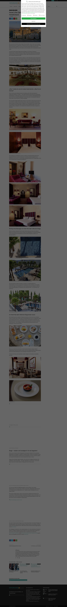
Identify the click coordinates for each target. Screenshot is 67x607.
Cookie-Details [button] (29, 25)
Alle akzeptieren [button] (33, 18)
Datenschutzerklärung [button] (33, 25)
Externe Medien (42, 15)
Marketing (35, 15)
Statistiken (30, 15)
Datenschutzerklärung (31, 12)
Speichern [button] (33, 21)
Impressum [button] (38, 25)
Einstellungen (25, 13)
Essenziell (24, 15)
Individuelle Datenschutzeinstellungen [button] (33, 23)
